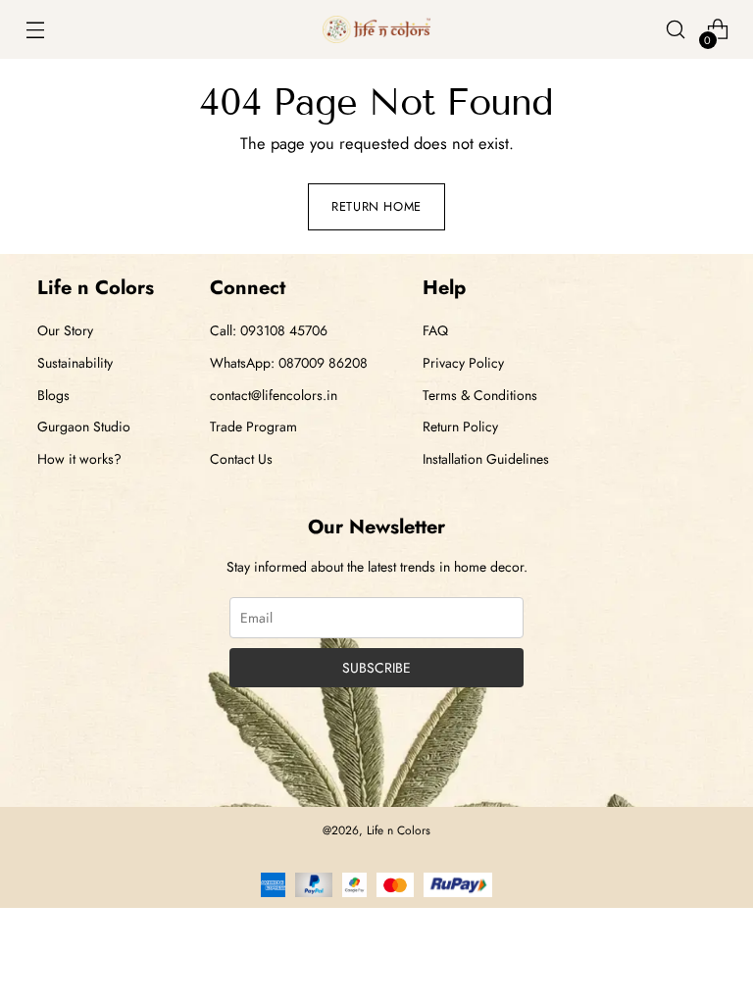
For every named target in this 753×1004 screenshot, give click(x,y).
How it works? (79, 459)
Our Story (65, 330)
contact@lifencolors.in (273, 395)
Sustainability (75, 363)
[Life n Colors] (376, 29)
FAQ (435, 330)
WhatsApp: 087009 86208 (289, 363)
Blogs (53, 395)
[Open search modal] (676, 30)
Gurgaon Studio (83, 426)
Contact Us (241, 459)
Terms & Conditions (480, 395)
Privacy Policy (463, 363)
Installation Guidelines (486, 459)
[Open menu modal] (35, 30)
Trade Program (253, 426)
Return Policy (460, 426)
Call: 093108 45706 (268, 330)
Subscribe (376, 668)
